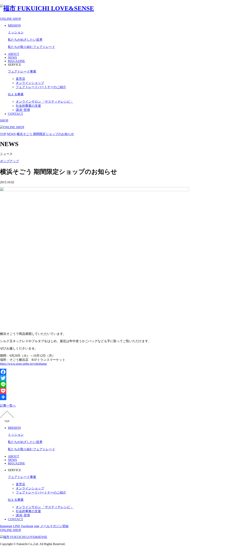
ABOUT (13, 54)
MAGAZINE (16, 61)
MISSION (14, 25)
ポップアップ (9, 161)
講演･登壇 (23, 109)
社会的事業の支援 (28, 105)
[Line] (126, 384)
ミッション (16, 32)
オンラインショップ (30, 83)
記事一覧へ (8, 405)
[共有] (126, 397)
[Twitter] (126, 378)
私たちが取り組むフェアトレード (31, 47)
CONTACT (15, 113)
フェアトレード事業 (22, 71)
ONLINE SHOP (10, 18)
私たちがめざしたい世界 (25, 39)
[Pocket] (126, 391)
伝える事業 (16, 94)
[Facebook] (126, 372)
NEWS (12, 57)
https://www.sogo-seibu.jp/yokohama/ (23, 363)
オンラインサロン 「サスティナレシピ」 (44, 101)
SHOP (4, 120)
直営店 (20, 78)
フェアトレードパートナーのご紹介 (41, 87)
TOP (3, 134)
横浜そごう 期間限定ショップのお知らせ (45, 134)
